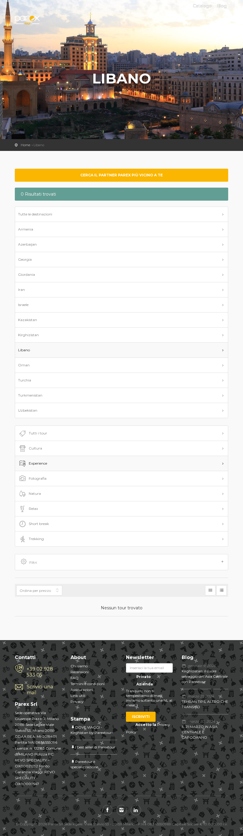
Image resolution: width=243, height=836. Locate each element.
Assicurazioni (82, 689)
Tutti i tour (38, 433)
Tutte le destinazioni (35, 214)
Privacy (77, 701)
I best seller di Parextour (95, 747)
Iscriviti (141, 716)
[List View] (221, 590)
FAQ (75, 678)
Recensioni (80, 672)
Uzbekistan (27, 410)
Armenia (25, 229)
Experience (38, 463)
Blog (222, 6)
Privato (143, 676)
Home (25, 145)
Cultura (35, 448)
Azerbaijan (27, 244)
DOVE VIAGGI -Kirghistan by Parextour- (92, 730)
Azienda (144, 684)
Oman (24, 365)
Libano (24, 350)
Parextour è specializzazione (84, 764)
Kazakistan (27, 320)
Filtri (33, 562)
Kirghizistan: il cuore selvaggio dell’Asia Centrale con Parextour (205, 676)
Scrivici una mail (40, 689)
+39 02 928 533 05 (40, 672)
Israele (23, 304)
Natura (35, 493)
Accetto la (145, 724)
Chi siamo (79, 666)
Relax (33, 508)
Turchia (24, 380)
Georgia (25, 259)
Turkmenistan (30, 395)
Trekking (36, 539)
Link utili (78, 695)
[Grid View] (210, 590)
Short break (39, 523)
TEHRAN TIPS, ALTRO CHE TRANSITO (205, 704)
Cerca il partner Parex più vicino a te (121, 175)
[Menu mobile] (222, 23)
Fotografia (38, 478)
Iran (21, 289)
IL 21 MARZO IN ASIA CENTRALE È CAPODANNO (200, 732)
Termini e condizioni (88, 684)
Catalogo (202, 6)
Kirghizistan (28, 335)
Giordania (26, 274)
